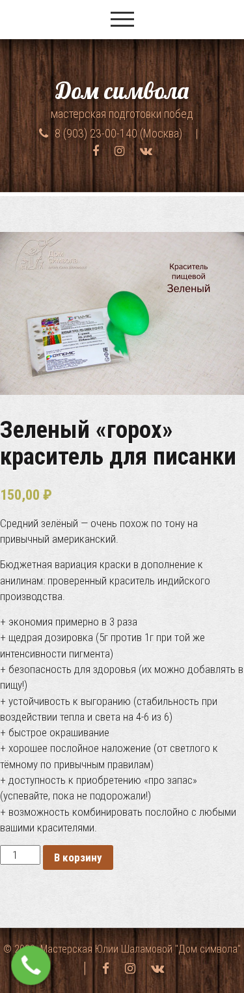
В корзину (78, 857)
